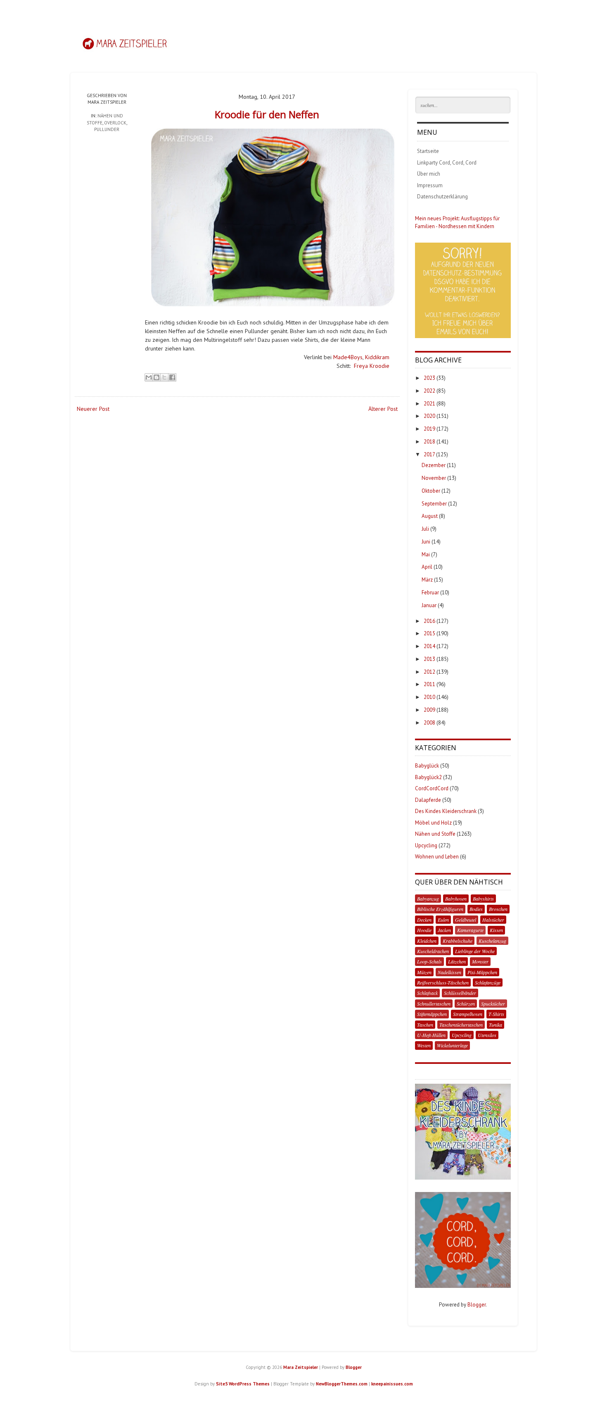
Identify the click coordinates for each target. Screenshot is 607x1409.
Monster (480, 961)
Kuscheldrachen (433, 951)
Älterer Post (383, 408)
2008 (429, 722)
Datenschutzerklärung (442, 196)
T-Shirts (496, 1014)
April (427, 566)
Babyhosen (456, 898)
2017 (429, 454)
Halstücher (493, 919)
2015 (429, 633)
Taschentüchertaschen (461, 1024)
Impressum (430, 185)
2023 (429, 377)
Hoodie (424, 930)
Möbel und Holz (433, 822)
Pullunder (106, 129)
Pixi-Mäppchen (482, 972)
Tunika (495, 1024)
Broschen (498, 909)
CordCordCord (431, 788)
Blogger (476, 1304)
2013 (429, 659)
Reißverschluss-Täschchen (443, 982)
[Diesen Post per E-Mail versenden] (149, 377)
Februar (430, 592)
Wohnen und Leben (437, 856)
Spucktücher (493, 1003)
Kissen (496, 930)
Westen (424, 1045)
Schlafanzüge (487, 982)
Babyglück (427, 765)
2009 (429, 709)
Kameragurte (470, 930)
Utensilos (487, 1035)
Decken (424, 919)
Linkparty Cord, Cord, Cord (447, 162)
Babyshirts (483, 898)
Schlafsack (427, 992)
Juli (425, 528)
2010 (429, 697)
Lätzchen (457, 961)
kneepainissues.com (392, 1384)
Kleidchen (426, 940)
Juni (426, 541)
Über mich (428, 173)
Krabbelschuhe (457, 940)
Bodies (476, 909)
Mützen (424, 972)
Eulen (443, 919)
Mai (426, 554)
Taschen (425, 1024)
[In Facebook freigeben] (172, 377)
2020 (429, 416)
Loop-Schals (429, 961)
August (430, 516)
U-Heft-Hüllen (431, 1035)
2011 (429, 684)
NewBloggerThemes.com (342, 1384)
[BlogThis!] (156, 377)
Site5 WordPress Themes (243, 1384)
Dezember (434, 465)
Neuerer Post (93, 408)
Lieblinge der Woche (475, 951)
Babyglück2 (428, 777)
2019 (429, 428)
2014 (429, 646)
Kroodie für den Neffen (267, 114)
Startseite (428, 151)
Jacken (444, 930)
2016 (429, 621)
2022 (429, 390)
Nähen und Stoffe (435, 833)
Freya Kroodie (371, 366)
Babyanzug (428, 898)
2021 (429, 403)
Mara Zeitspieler (300, 1367)
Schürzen (466, 1003)
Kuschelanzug (492, 940)
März (427, 579)
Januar (429, 605)
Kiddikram (377, 357)
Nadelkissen (449, 972)
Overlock (115, 123)
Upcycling (426, 845)
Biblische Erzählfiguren (440, 909)
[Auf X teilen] (164, 377)
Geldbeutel (465, 919)
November (434, 478)
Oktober (431, 490)
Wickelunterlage (452, 1045)
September (434, 503)
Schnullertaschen (434, 1003)
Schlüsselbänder (460, 992)
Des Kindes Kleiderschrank (446, 811)
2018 (429, 441)
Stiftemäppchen (432, 1014)
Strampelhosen (467, 1014)
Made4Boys (348, 357)
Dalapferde (428, 799)
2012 (429, 671)
